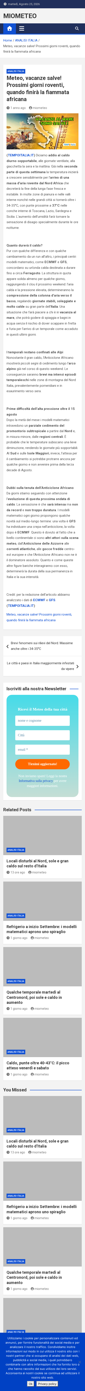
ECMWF (39, 600)
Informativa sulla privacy (36, 781)
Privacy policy (47, 1384)
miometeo (40, 108)
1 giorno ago (18, 938)
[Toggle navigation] (21, 28)
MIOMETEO (20, 16)
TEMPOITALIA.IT (21, 155)
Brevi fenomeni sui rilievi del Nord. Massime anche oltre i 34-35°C (42, 646)
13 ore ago (17, 872)
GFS (52, 600)
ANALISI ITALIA (16, 71)
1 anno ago (18, 108)
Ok (30, 1384)
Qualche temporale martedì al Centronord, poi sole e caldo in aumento (34, 997)
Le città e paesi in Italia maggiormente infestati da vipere (40, 666)
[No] (79, 1362)
